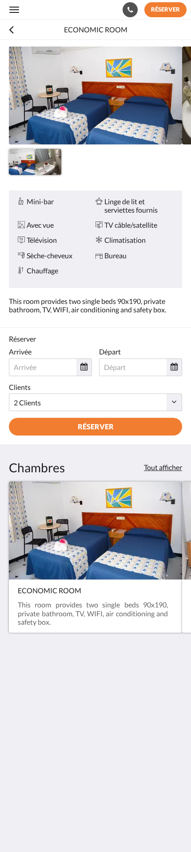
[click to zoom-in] (95, 95)
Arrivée (20, 351)
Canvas (58, 828)
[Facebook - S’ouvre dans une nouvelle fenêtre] (18, 766)
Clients (20, 387)
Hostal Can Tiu (46, 9)
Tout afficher (163, 467)
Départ (110, 351)
